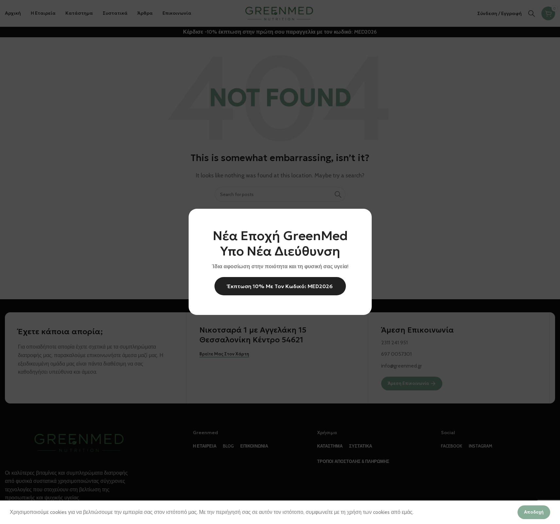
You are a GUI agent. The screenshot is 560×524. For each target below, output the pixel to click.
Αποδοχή (534, 512)
